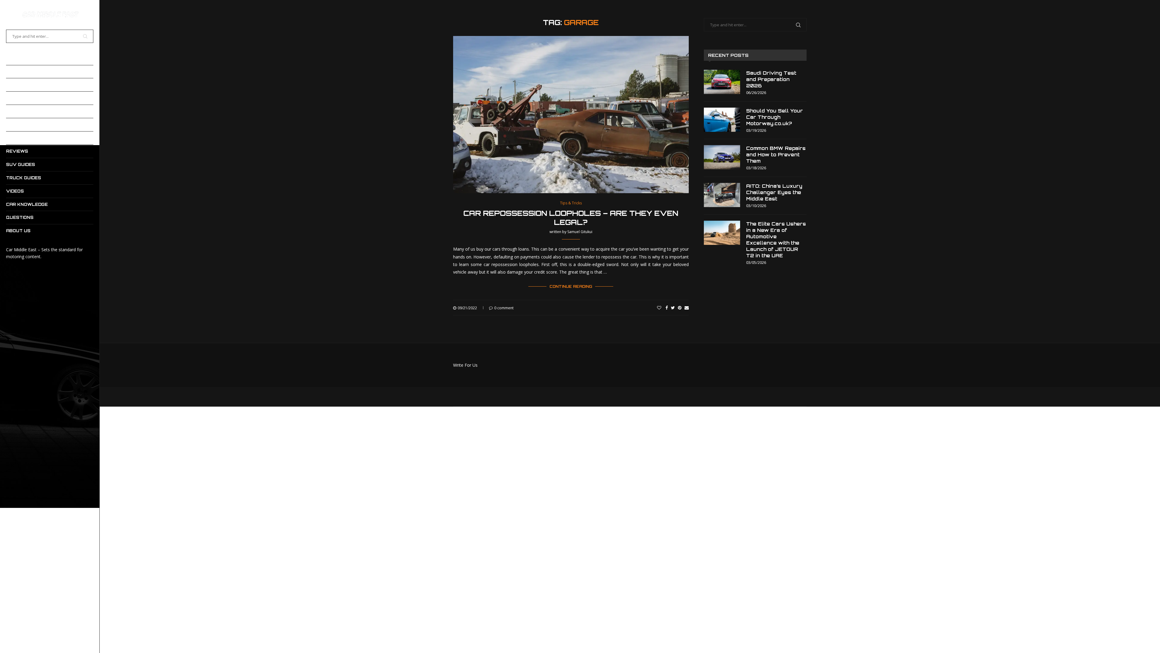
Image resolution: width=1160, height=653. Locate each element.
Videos (15, 191)
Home (12, 58)
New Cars (18, 137)
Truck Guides (23, 177)
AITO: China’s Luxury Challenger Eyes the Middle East (774, 192)
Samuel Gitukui (579, 231)
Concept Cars (25, 98)
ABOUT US (18, 230)
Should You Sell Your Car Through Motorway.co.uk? (774, 117)
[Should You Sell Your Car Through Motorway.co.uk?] (722, 120)
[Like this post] (659, 307)
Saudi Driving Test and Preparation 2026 (771, 79)
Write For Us (465, 365)
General (17, 124)
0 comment (504, 307)
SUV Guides (20, 164)
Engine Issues (23, 111)
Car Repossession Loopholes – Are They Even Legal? (570, 218)
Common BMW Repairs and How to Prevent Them (776, 154)
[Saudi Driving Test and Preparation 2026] (722, 82)
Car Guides (20, 71)
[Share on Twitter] (673, 307)
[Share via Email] (687, 307)
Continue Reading (570, 286)
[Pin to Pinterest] (680, 307)
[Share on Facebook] (666, 307)
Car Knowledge (27, 204)
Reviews (17, 151)
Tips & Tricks (571, 203)
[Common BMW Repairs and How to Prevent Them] (722, 157)
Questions (20, 217)
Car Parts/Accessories (38, 84)
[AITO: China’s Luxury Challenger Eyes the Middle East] (722, 195)
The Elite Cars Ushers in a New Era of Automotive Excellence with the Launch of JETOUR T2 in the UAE (776, 239)
